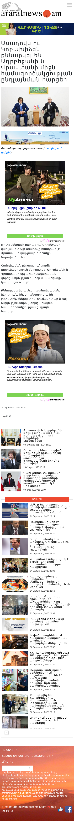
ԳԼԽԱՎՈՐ (9, 749)
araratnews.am (10, 786)
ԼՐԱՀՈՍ (37, 499)
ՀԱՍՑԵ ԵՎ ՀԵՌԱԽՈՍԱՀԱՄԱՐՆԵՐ (27, 755)
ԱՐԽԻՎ (7, 761)
